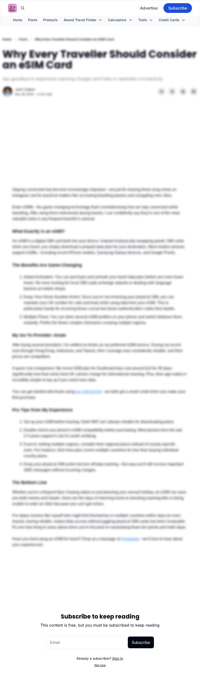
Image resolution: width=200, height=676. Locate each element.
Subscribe (141, 642)
